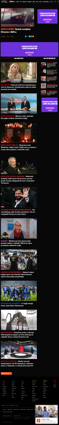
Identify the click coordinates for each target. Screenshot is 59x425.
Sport (17, 1)
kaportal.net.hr (28, 417)
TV (21, 390)
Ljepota (33, 388)
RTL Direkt (4, 390)
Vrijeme (4, 395)
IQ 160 (40, 1)
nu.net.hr (21, 418)
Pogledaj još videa (5, 373)
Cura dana (44, 384)
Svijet (3, 384)
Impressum (5, 409)
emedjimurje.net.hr (17, 417)
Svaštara (44, 393)
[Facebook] (26, 36)
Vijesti (4, 382)
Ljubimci (33, 390)
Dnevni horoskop (45, 386)
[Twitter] (27, 36)
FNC (12, 395)
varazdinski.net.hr (35, 417)
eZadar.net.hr (16, 418)
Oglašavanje (10, 409)
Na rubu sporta (14, 388)
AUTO (37, 1)
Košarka (13, 390)
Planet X (44, 391)
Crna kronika (5, 386)
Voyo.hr (11, 417)
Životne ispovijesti (35, 399)
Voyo (22, 399)
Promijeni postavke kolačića (8, 411)
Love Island (23, 391)
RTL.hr (4, 417)
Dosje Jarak (4, 393)
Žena (34, 1)
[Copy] (33, 36)
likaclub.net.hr (26, 418)
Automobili (34, 400)
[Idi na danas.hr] (12, 1)
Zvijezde (22, 382)
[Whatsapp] (29, 36)
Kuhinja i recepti (34, 386)
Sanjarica (54, 386)
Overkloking (45, 390)
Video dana (44, 397)
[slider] (17, 24)
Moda (33, 391)
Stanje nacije (5, 391)
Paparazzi (22, 388)
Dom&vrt (33, 384)
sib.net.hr (23, 417)
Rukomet (13, 384)
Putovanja (33, 393)
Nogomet (13, 382)
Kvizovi (44, 395)
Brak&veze (33, 382)
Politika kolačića (23, 409)
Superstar (22, 393)
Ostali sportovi (14, 393)
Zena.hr (7, 417)
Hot (21, 1)
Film (22, 384)
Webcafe (30, 1)
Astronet (44, 382)
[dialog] (46, 414)
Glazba (22, 386)
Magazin (25, 1)
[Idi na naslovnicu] (4, 2)
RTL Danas (4, 388)
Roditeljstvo (34, 395)
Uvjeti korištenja (16, 409)
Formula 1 (13, 397)
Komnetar (44, 388)
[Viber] (31, 36)
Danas (4, 381)
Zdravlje (33, 397)
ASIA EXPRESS (46, 1)
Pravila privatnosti (30, 409)
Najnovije (54, 384)
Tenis (12, 391)
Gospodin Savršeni (24, 395)
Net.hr (12, 36)
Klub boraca (13, 386)
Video (54, 383)
